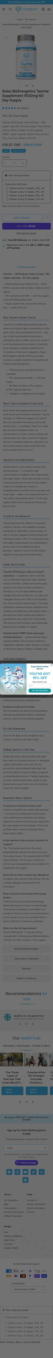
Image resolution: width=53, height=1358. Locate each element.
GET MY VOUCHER (39, 690)
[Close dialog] (51, 665)
